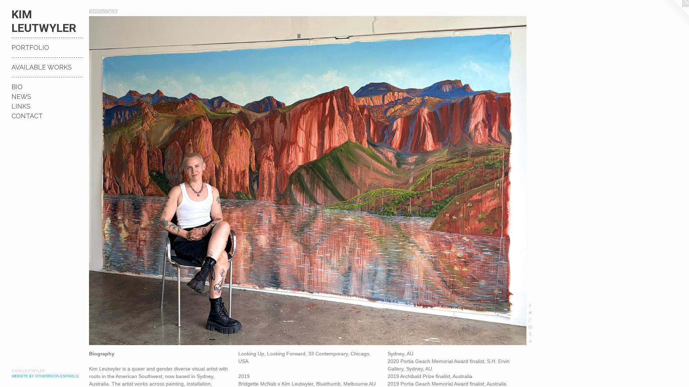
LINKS (21, 106)
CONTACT (27, 116)
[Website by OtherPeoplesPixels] (674, 14)
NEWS (21, 96)
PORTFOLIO (30, 47)
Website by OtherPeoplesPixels (45, 376)
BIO (17, 87)
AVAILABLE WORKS (41, 67)
